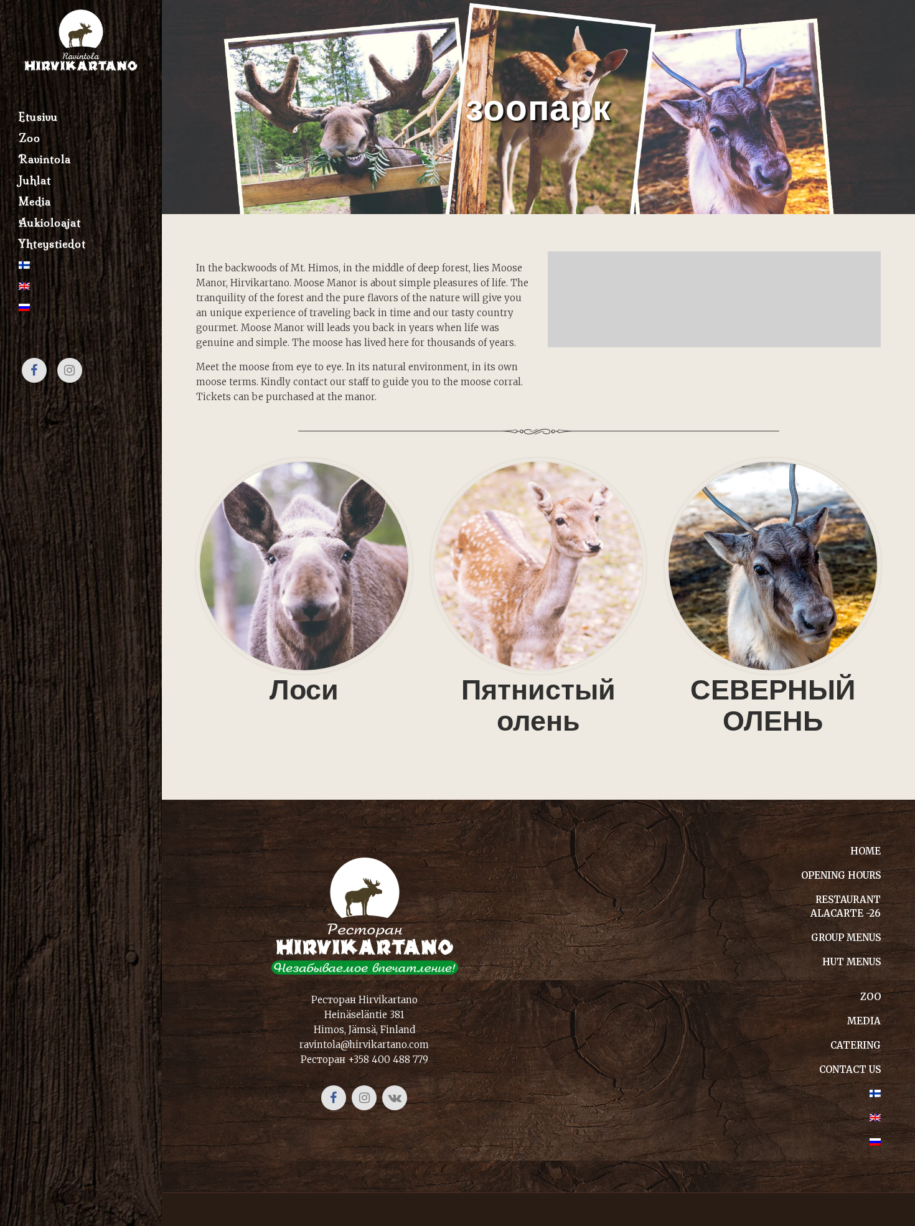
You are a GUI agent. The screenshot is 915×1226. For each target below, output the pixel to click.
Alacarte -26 (845, 913)
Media (864, 1021)
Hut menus (851, 962)
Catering (855, 1045)
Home (865, 851)
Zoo (870, 997)
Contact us (850, 1069)
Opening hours (841, 875)
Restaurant (848, 899)
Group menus (846, 937)
